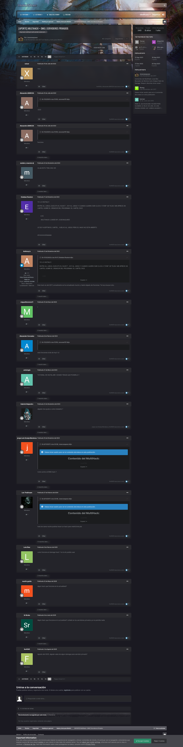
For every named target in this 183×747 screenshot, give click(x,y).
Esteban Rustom (27, 197)
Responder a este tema (120, 47)
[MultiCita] (39, 86)
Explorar (25, 14)
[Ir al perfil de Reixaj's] (137, 42)
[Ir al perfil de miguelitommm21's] (27, 312)
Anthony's (27, 251)
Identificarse (144, 14)
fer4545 (98, 86)
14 (49, 56)
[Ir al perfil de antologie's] (27, 380)
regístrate (67, 690)
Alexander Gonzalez (27, 336)
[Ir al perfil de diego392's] (154, 42)
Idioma (18, 734)
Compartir (107, 39)
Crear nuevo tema (99, 47)
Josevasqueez (32, 37)
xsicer (27, 64)
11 (38, 56)
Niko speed (161, 47)
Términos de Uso (29, 744)
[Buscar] (164, 5)
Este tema (157, 5)
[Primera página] (19, 56)
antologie (27, 370)
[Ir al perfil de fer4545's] (27, 659)
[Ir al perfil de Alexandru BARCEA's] (27, 103)
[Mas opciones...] (127, 63)
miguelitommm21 (27, 302)
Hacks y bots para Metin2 (53, 40)
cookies (40, 742)
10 (34, 56)
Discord (68, 14)
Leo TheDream (27, 492)
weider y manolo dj (27, 163)
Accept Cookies (143, 741)
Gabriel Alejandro (27, 404)
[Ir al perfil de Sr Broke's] (27, 625)
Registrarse (156, 14)
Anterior (25, 56)
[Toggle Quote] (41, 99)
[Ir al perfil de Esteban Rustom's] (27, 207)
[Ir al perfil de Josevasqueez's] (20, 38)
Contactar (41, 734)
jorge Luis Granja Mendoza (100, 427)
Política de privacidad (29, 734)
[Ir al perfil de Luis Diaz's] (27, 557)
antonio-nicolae (29, 281)
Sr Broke (27, 615)
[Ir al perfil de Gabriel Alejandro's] (27, 414)
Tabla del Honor (54, 14)
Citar (43, 86)
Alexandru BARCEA (108, 86)
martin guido (27, 581)
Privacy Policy (90, 744)
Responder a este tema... (36, 698)
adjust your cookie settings (91, 742)
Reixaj (142, 41)
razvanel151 (63, 99)
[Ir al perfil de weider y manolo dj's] (27, 173)
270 (27, 273)
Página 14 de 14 (59, 56)
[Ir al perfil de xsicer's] (27, 73)
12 (42, 56)
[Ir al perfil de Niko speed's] (154, 48)
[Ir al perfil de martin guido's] (27, 591)
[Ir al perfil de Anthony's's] (27, 261)
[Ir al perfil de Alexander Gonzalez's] (27, 346)
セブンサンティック (145, 47)
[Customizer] (163, 14)
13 (45, 56)
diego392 (160, 41)
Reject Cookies (159, 741)
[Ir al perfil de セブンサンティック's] (136, 48)
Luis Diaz (27, 547)
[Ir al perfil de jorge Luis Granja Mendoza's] (27, 448)
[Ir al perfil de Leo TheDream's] (27, 502)
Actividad (38, 14)
